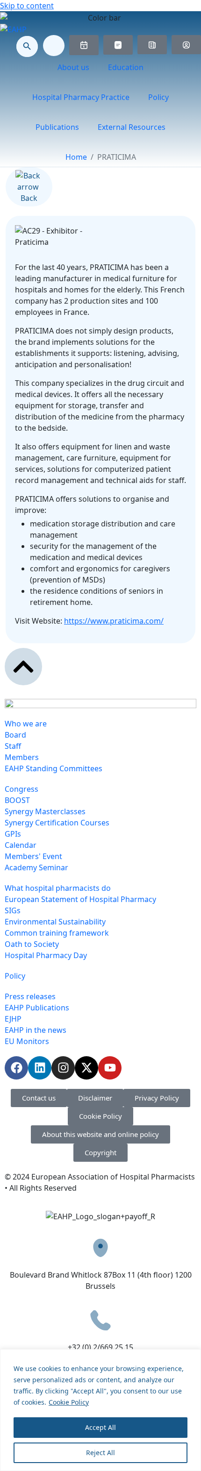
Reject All (100, 1452)
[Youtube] (110, 1068)
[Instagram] (63, 1068)
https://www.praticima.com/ (114, 621)
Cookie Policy (69, 1402)
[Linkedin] (39, 1068)
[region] (100, 1410)
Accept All (100, 1427)
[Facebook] (16, 1068)
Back (29, 198)
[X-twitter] (86, 1068)
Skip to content (27, 5)
